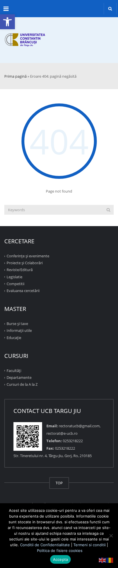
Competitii (15, 283)
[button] (7, 21)
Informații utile (19, 330)
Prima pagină (15, 76)
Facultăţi (14, 370)
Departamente (19, 377)
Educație (14, 337)
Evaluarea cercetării (23, 290)
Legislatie (14, 276)
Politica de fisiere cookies (59, 550)
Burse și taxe (17, 323)
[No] (111, 535)
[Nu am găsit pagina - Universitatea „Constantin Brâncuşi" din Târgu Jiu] (59, 34)
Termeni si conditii (89, 544)
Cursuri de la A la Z (22, 384)
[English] (102, 559)
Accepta (60, 559)
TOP (59, 482)
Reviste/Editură (20, 269)
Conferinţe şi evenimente (28, 255)
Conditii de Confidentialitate (45, 544)
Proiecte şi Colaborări (25, 262)
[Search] (108, 210)
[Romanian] (110, 559)
